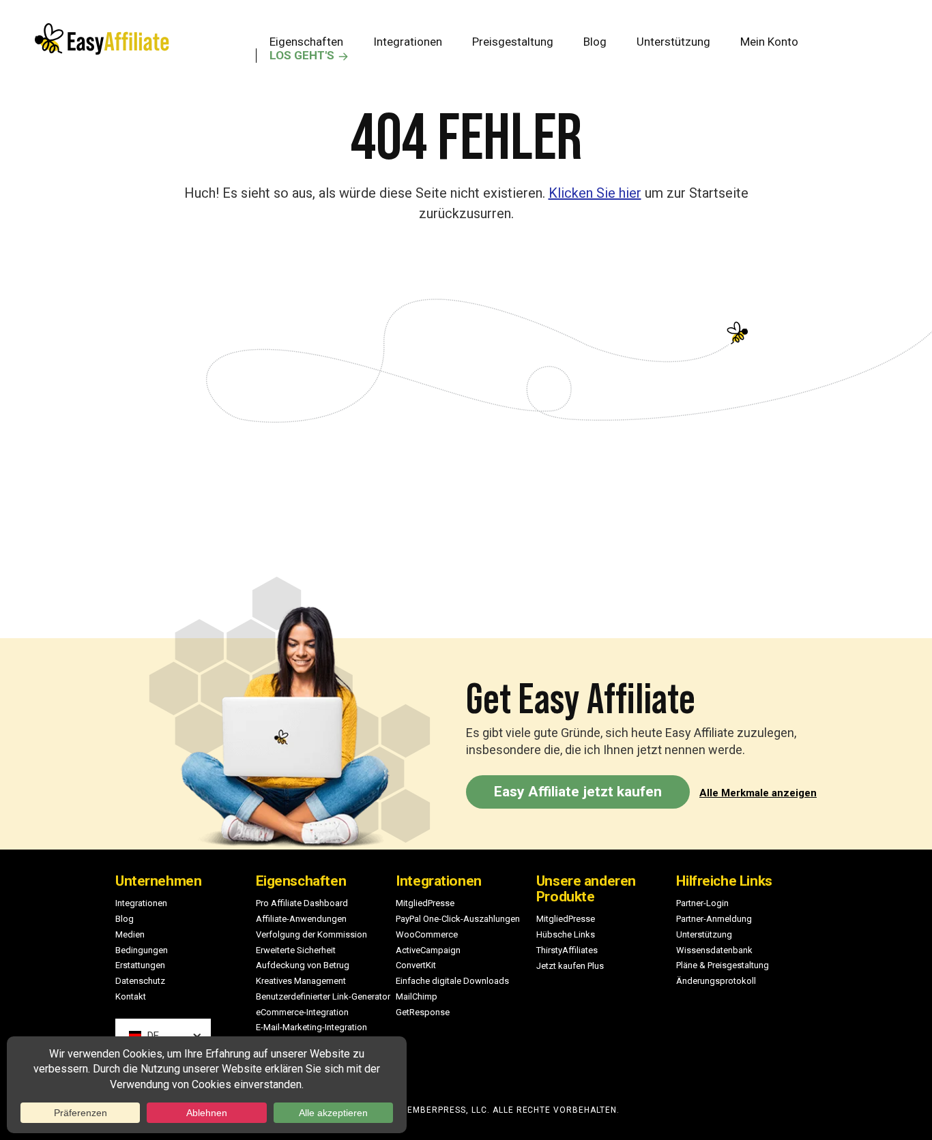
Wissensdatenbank (714, 950)
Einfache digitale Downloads (452, 981)
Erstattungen (140, 965)
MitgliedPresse (425, 903)
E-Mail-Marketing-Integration (311, 1027)
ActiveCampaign (428, 950)
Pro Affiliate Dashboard (302, 903)
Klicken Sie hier (595, 193)
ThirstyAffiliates (567, 950)
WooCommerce (427, 934)
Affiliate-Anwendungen (301, 919)
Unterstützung (704, 934)
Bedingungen (141, 950)
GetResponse (423, 1012)
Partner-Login (702, 903)
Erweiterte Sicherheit (296, 950)
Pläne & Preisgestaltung (722, 965)
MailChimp (416, 996)
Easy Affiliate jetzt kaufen (578, 791)
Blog (124, 919)
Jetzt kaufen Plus (570, 966)
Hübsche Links (565, 934)
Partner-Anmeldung (714, 919)
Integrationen (141, 903)
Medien (130, 934)
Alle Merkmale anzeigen (758, 793)
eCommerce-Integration (302, 1012)
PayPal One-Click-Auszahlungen (458, 919)
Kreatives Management (301, 981)
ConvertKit (416, 965)
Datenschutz (140, 981)
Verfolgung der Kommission (311, 934)
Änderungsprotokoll (716, 981)
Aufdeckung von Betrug (302, 965)
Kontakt (130, 996)
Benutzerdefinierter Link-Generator (323, 996)
